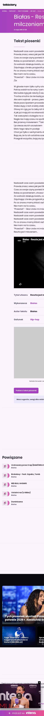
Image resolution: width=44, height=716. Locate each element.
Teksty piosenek (23, 11)
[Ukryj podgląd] (39, 682)
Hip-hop (33, 11)
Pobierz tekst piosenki (26, 390)
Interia (4, 11)
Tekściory (12, 11)
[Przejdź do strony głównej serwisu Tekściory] (9, 4)
